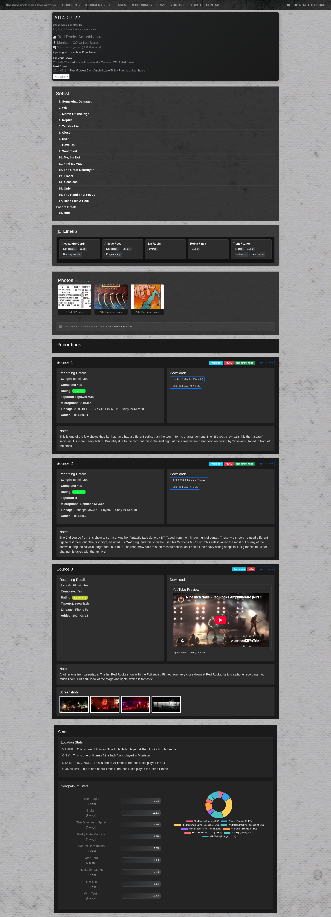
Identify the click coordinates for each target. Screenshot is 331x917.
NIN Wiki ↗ (61, 76)
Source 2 (65, 463)
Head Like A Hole (76, 201)
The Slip (91, 881)
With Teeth (91, 893)
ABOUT (195, 5)
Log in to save (265, 362)
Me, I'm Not (72, 157)
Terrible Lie (70, 126)
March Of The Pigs (75, 114)
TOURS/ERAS (94, 5)
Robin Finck (198, 243)
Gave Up (68, 145)
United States (89, 43)
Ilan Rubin (154, 243)
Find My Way (73, 163)
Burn (65, 139)
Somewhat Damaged (77, 101)
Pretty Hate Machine (91, 834)
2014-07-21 (60, 62)
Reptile (67, 120)
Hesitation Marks (91, 869)
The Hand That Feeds (79, 194)
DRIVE (161, 5)
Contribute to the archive (119, 326)
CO (75, 43)
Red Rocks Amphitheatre (80, 37)
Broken (91, 810)
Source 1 (65, 362)
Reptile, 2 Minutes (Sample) (188, 379)
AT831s (85, 403)
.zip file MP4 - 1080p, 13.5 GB (189, 652)
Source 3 (65, 569)
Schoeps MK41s (92, 504)
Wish (65, 107)
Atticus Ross (112, 243)
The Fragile (91, 798)
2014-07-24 (60, 70)
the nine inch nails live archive (31, 5)
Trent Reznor (241, 243)
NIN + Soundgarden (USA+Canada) (79, 47)
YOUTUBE (178, 5)
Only (67, 188)
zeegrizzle (82, 603)
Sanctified (69, 151)
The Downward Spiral (91, 822)
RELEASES (117, 5)
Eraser (68, 176)
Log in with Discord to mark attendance (74, 29)
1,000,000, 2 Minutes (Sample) (190, 480)
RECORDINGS (141, 5)
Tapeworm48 (84, 397)
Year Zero (91, 858)
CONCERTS (71, 5)
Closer (67, 132)
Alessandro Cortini (74, 243)
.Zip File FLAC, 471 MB (185, 486)
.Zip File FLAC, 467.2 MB (186, 385)
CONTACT (213, 5)
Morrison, (64, 43)
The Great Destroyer (79, 170)
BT (77, 498)
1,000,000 (71, 182)
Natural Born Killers (91, 846)
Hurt (67, 212)
